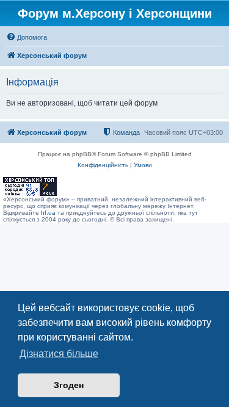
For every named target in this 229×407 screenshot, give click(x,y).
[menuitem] (26, 37)
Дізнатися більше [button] (59, 353)
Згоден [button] (69, 385)
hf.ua (48, 212)
